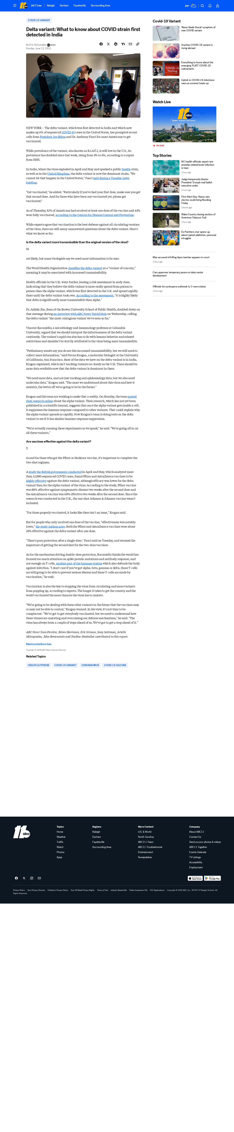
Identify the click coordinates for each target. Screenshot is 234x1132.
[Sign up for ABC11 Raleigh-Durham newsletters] (39, 878)
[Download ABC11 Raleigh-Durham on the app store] (195, 878)
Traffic (60, 842)
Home (60, 832)
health (126, 169)
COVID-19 (68, 132)
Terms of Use (102, 890)
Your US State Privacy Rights (83, 890)
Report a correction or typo (38, 643)
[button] (14, 5)
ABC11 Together (198, 847)
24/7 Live (36, 5)
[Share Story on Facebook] (101, 44)
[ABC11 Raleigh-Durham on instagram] (31, 878)
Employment (196, 867)
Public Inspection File (138, 890)
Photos (60, 852)
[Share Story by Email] (130, 44)
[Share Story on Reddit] (115, 44)
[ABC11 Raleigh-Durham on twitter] (24, 878)
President (46, 136)
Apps (59, 857)
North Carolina (146, 837)
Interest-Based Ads (119, 890)
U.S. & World (144, 832)
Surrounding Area (100, 5)
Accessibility (195, 862)
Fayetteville (80, 5)
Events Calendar (197, 852)
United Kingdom (58, 173)
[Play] (184, 124)
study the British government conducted (55, 472)
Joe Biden (59, 136)
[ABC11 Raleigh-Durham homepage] (23, 5)
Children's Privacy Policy (58, 890)
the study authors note (50, 526)
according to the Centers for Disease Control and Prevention (95, 215)
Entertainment (145, 852)
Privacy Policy (19, 890)
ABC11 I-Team (145, 842)
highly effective (36, 480)
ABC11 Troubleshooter (150, 847)
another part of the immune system (79, 563)
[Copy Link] (137, 44)
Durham (64, 5)
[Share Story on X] (108, 44)
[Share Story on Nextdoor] (123, 44)
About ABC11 (196, 832)
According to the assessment (94, 295)
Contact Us (195, 837)
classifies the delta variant (85, 268)
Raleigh (51, 5)
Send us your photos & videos (205, 842)
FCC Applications (157, 890)
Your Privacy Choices (36, 890)
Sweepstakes (145, 857)
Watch (60, 847)
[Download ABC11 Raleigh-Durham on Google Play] (212, 878)
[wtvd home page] (21, 832)
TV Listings (195, 857)
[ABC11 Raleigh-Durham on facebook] (16, 878)
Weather (61, 837)
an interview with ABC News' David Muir (80, 314)
